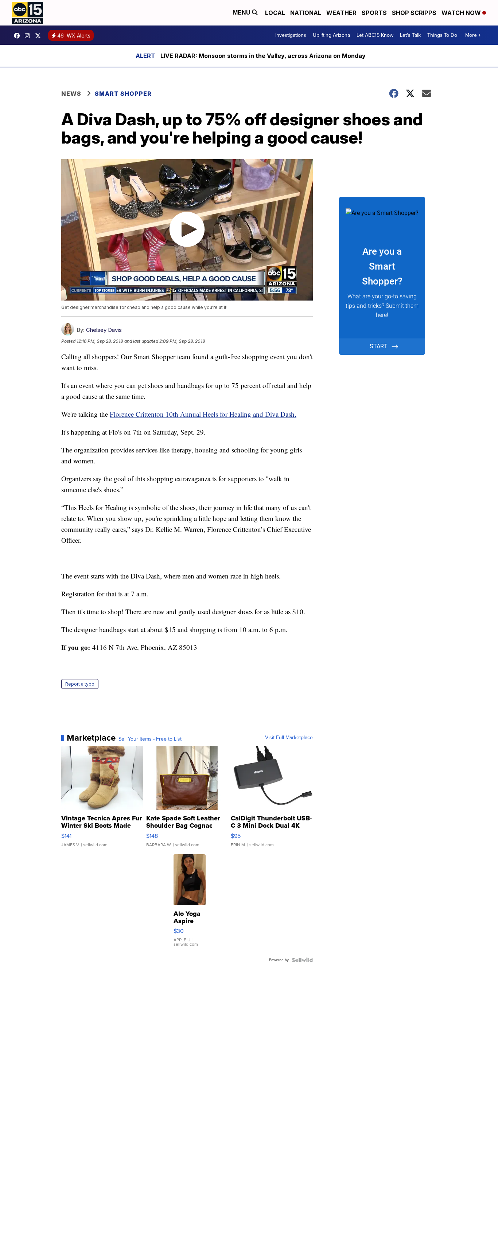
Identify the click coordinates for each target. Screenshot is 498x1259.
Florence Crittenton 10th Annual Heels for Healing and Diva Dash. (203, 414)
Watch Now (461, 12)
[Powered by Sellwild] (302, 959)
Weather (341, 12)
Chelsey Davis (104, 329)
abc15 (18, 36)
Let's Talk (410, 35)
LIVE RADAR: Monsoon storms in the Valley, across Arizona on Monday (263, 55)
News (71, 93)
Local (275, 12)
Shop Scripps (414, 12)
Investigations (290, 35)
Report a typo (79, 684)
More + (473, 35)
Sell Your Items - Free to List (150, 739)
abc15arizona (29, 36)
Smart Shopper (123, 93)
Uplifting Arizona (331, 35)
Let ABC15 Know (375, 35)
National (305, 12)
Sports (374, 12)
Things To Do (442, 35)
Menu (242, 12)
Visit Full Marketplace (289, 737)
